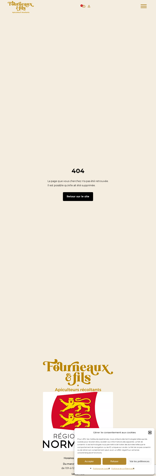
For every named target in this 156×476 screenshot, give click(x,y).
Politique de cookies (101, 468)
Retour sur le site (78, 196)
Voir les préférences (139, 461)
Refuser (114, 461)
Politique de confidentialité (122, 468)
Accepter (89, 461)
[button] (149, 432)
